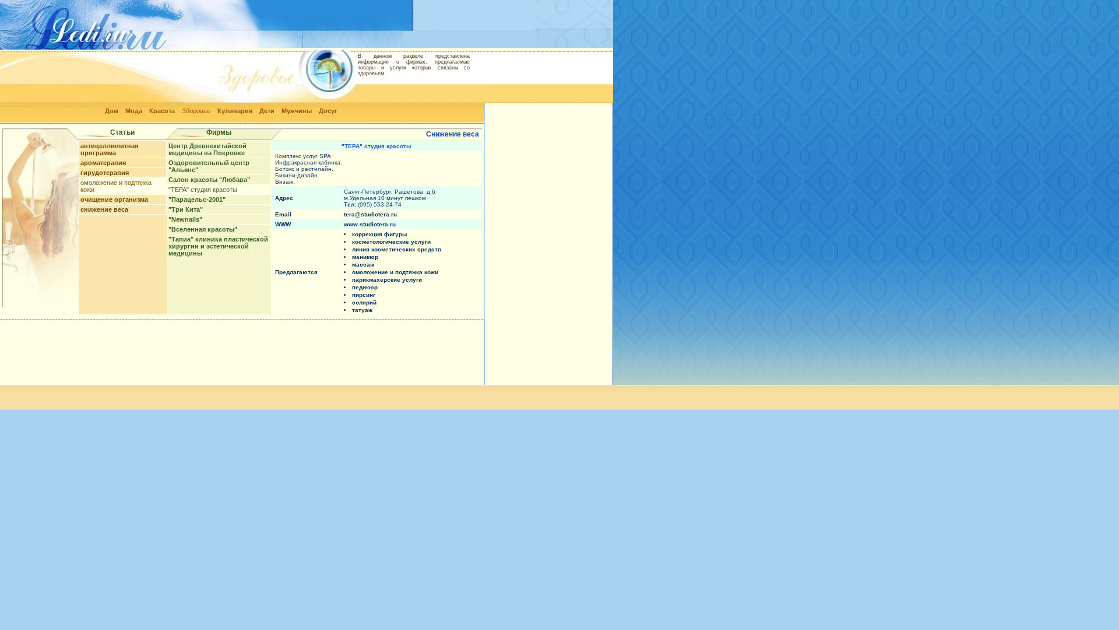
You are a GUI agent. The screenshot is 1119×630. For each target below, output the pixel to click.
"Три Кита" (185, 209)
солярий (364, 302)
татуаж (362, 310)
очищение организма (114, 199)
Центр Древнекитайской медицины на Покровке (207, 149)
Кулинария (234, 110)
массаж (363, 264)
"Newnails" (185, 219)
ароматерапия (103, 162)
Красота (162, 110)
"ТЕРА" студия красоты (202, 189)
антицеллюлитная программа (109, 149)
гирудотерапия (104, 172)
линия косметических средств (396, 249)
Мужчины (296, 110)
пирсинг (363, 295)
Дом (111, 110)
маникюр (365, 257)
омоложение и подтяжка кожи (395, 272)
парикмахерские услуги (387, 279)
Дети (267, 110)
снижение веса (104, 209)
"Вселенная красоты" (202, 229)
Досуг (328, 110)
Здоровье (196, 110)
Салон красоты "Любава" (209, 179)
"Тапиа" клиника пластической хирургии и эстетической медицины (218, 246)
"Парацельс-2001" (197, 199)
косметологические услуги (391, 242)
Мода (133, 110)
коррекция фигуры (379, 234)
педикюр (365, 287)
